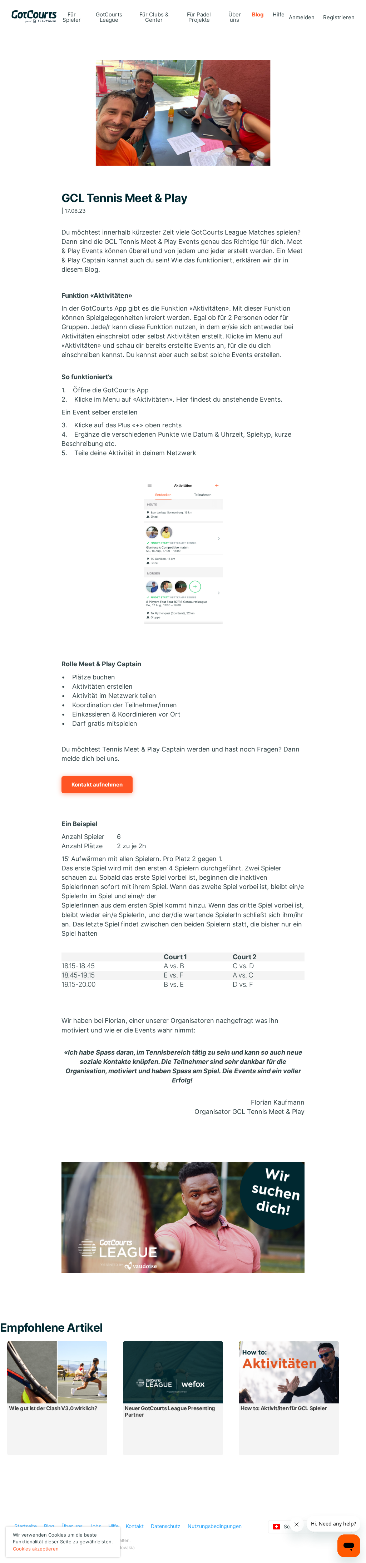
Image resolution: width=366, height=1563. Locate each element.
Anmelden (302, 17)
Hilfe (279, 14)
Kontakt (135, 1526)
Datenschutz (165, 1526)
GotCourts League (109, 17)
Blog (258, 14)
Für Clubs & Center (154, 17)
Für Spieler (72, 17)
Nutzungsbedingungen (215, 1526)
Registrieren (339, 17)
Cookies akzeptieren (36, 1549)
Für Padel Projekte (199, 17)
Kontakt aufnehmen (97, 784)
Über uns (234, 17)
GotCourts (34, 17)
